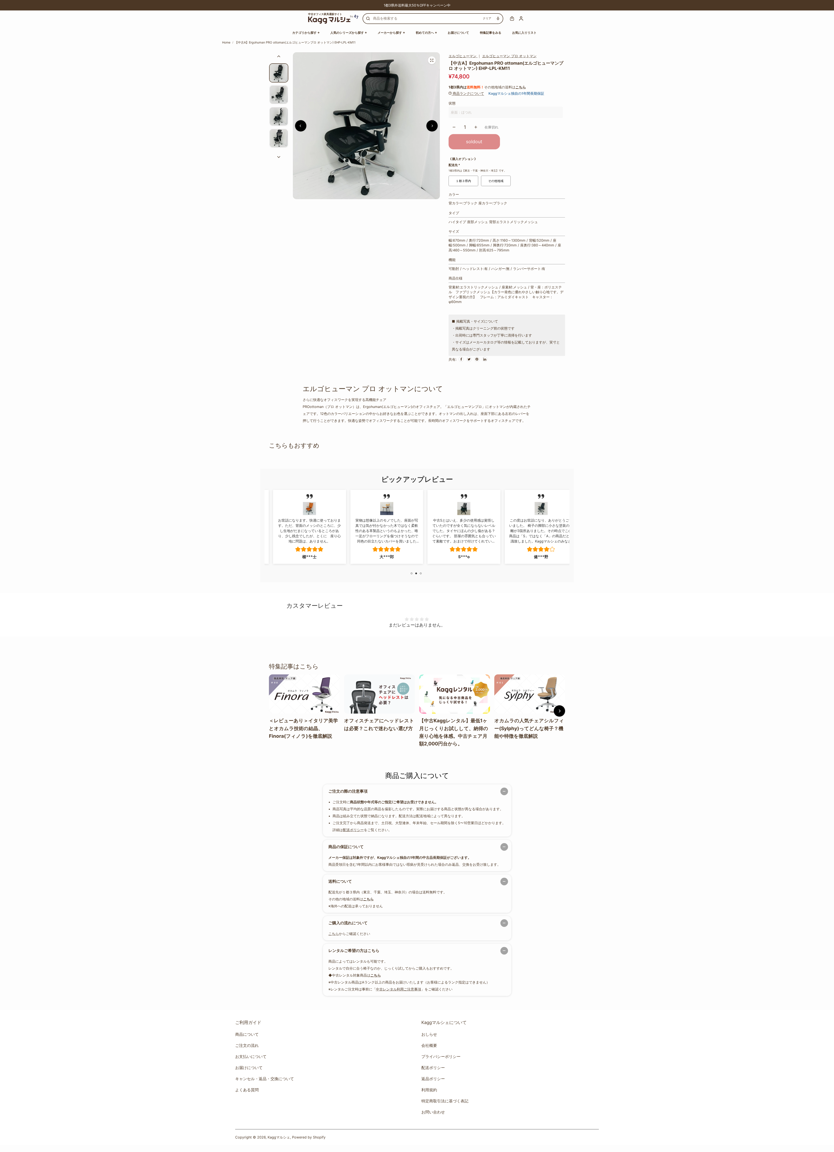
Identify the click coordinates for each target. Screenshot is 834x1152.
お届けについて (249, 1067)
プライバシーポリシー (441, 1056)
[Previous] (364, 5)
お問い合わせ (433, 1112)
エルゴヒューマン (463, 56)
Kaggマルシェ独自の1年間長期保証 (516, 93)
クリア (487, 18)
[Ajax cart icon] (512, 18)
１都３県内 (463, 181)
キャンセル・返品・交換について (264, 1078)
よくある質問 (247, 1090)
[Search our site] (368, 18)
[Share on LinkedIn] (484, 359)
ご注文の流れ (247, 1045)
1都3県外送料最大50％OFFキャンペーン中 (383, 5)
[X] (469, 359)
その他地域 (495, 181)
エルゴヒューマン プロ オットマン (509, 56)
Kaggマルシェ (279, 1137)
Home (226, 42)
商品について (247, 1034)
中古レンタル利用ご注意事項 (398, 989)
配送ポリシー (353, 830)
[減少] (454, 127)
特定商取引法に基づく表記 (444, 1101)
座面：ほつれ (461, 112)
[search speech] (498, 18)
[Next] (469, 5)
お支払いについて (251, 1056)
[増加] (475, 127)
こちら (520, 87)
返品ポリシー (433, 1078)
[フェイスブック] (461, 359)
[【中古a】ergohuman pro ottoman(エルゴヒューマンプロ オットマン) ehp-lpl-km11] (432, 60)
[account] (521, 18)
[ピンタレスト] (476, 359)
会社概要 (429, 1045)
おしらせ (429, 1034)
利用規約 (429, 1090)
